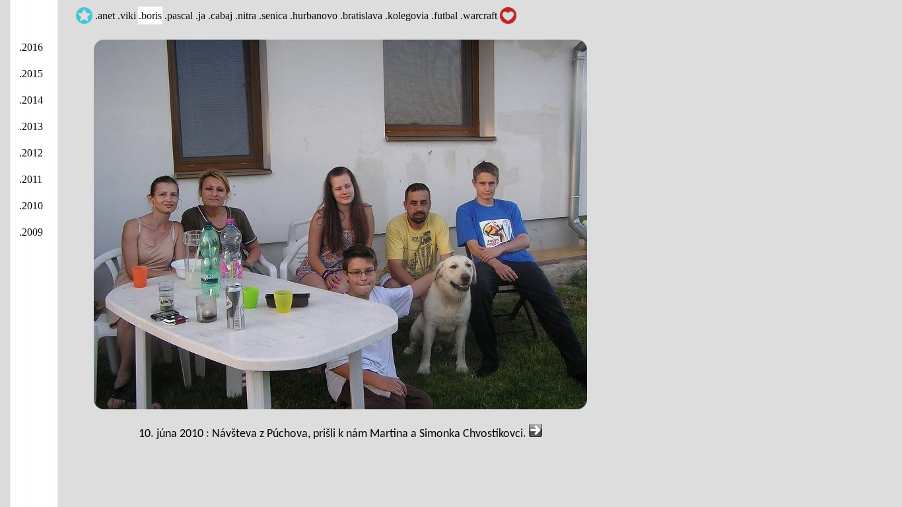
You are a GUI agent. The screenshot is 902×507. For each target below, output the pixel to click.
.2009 (31, 232)
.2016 (31, 47)
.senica (273, 15)
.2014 (31, 100)
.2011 (30, 179)
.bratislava (361, 15)
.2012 (31, 152)
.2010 (31, 205)
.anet (105, 15)
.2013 (31, 126)
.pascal (178, 15)
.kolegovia (407, 15)
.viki (127, 15)
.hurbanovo (313, 15)
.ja (200, 15)
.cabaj (220, 15)
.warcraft (478, 15)
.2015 (31, 73)
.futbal (444, 15)
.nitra (245, 15)
